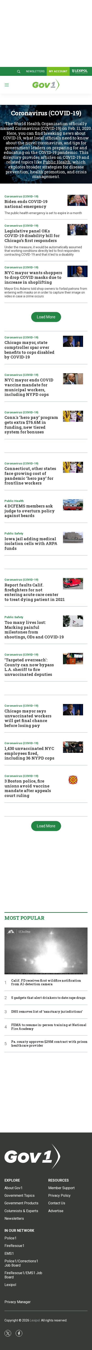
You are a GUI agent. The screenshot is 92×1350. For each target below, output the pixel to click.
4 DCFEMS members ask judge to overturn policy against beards (29, 510)
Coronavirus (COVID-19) (21, 196)
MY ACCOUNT (58, 71)
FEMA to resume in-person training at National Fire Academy (48, 1027)
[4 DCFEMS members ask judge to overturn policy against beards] (73, 505)
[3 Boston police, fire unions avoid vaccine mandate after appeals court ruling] (73, 780)
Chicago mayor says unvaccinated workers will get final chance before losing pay (27, 718)
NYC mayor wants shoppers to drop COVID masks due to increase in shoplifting (33, 277)
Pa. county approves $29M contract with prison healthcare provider (49, 1044)
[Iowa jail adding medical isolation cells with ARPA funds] (73, 537)
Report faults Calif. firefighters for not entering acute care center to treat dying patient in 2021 (34, 592)
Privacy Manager (17, 1302)
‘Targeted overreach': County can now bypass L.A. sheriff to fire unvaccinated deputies (29, 667)
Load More (46, 317)
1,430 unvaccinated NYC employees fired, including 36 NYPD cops (29, 753)
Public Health (57, 162)
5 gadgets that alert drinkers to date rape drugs (48, 998)
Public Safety (13, 533)
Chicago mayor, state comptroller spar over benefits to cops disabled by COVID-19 (29, 350)
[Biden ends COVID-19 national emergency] (77, 200)
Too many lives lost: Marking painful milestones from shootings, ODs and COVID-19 (34, 630)
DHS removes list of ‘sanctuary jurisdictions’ (47, 1012)
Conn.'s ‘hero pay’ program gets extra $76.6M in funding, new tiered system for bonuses (31, 425)
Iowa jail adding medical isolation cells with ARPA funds (30, 543)
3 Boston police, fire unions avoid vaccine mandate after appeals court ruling (27, 788)
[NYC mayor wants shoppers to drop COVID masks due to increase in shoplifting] (77, 271)
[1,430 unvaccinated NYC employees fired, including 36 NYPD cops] (73, 747)
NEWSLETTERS (35, 71)
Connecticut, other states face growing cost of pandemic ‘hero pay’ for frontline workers (30, 476)
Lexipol (35, 1320)
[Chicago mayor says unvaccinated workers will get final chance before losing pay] (73, 709)
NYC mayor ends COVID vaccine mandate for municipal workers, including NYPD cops (28, 387)
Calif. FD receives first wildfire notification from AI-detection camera (46, 982)
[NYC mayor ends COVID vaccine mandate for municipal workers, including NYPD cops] (73, 379)
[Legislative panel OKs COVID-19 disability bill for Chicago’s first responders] (77, 229)
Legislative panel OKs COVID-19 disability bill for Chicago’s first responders (32, 235)
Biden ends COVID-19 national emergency (25, 204)
